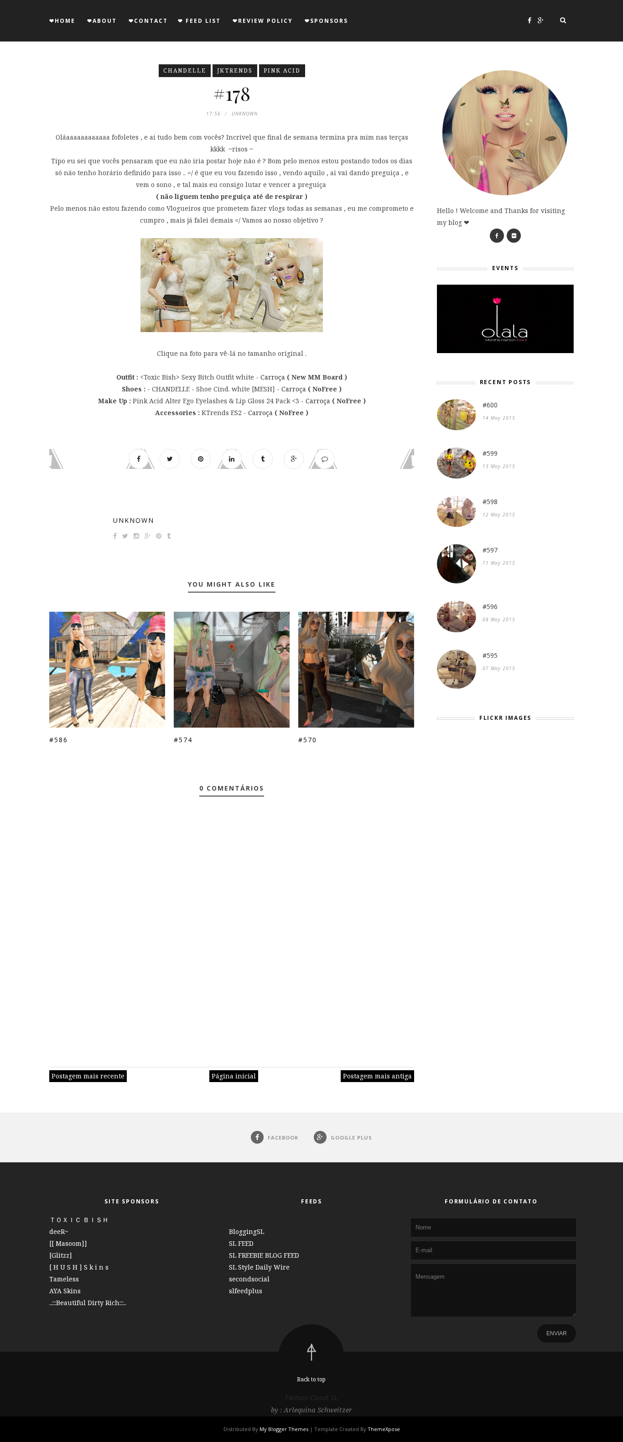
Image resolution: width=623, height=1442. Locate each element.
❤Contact (148, 21)
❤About (102, 21)
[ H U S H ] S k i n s (79, 1267)
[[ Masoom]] (68, 1243)
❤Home (62, 21)
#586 (58, 739)
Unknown (133, 520)
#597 (490, 550)
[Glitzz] (60, 1255)
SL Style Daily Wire (259, 1267)
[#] (497, 236)
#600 (490, 405)
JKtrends (235, 70)
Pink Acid (282, 70)
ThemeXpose (384, 1429)
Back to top (311, 1379)
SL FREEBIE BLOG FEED (264, 1255)
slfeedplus (245, 1290)
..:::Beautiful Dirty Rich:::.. (87, 1302)
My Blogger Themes (284, 1429)
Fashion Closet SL (311, 1397)
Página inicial (234, 1076)
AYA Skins (65, 1290)
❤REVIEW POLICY (263, 21)
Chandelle (184, 70)
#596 (490, 606)
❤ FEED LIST (199, 21)
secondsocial (249, 1279)
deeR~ (58, 1231)
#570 (307, 739)
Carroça (272, 377)
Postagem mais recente (88, 1076)
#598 (490, 501)
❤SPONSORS (326, 21)
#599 (490, 453)
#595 (490, 655)
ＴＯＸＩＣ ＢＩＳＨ (79, 1219)
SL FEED (241, 1243)
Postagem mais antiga (377, 1076)
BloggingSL (246, 1231)
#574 (183, 739)
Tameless (64, 1279)
